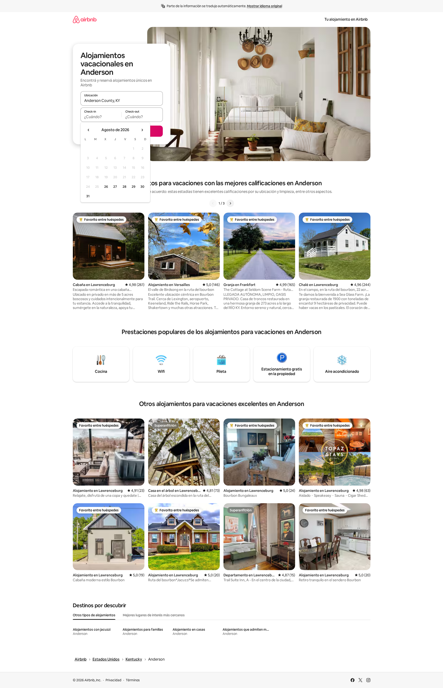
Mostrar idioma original (264, 6)
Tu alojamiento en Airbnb (346, 19)
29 (133, 187)
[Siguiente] (230, 203)
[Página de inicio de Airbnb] (85, 19)
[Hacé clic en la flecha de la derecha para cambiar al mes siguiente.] (142, 130)
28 (124, 187)
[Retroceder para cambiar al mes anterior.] (88, 130)
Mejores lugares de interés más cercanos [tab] (154, 615)
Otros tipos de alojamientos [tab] (94, 615)
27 (115, 187)
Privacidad (113, 680)
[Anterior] (213, 203)
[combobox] (121, 100)
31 (88, 196)
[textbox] (101, 117)
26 (106, 187)
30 (142, 187)
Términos (133, 680)
